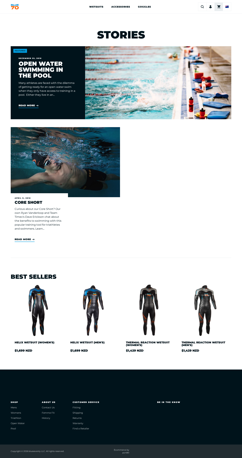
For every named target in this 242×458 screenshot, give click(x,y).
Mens (14, 407)
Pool (13, 428)
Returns (77, 418)
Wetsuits (96, 6)
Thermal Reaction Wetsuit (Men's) (203, 344)
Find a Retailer (81, 428)
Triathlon (16, 418)
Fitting (77, 407)
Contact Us (48, 407)
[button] (202, 7)
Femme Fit (48, 412)
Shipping (78, 412)
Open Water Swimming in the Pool (41, 69)
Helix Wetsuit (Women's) (34, 342)
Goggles (144, 6)
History (46, 418)
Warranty (78, 423)
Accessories (120, 6)
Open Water (18, 423)
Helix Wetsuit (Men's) (87, 342)
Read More (27, 105)
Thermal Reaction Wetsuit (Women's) (148, 344)
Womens (16, 412)
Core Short (28, 202)
